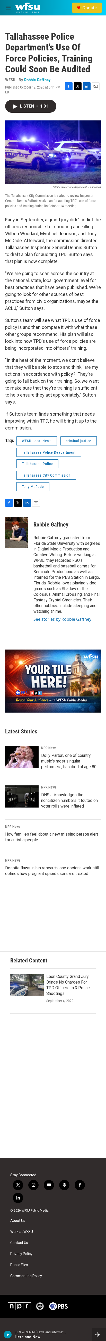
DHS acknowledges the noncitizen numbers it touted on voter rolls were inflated (69, 800)
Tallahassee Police (37, 464)
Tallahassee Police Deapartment (49, 452)
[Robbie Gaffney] (16, 532)
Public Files (19, 1265)
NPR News (48, 748)
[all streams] (99, 1334)
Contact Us (19, 1243)
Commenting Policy (26, 1276)
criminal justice (78, 441)
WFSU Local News (36, 441)
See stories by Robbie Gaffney (62, 619)
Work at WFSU (21, 1232)
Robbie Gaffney (37, 79)
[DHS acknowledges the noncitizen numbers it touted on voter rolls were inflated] (22, 796)
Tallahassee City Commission (46, 475)
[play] (8, 1334)
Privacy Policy (21, 1254)
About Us (17, 1221)
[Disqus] (53, 1088)
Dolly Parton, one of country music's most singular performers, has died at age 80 (68, 761)
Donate (89, 7)
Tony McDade (33, 487)
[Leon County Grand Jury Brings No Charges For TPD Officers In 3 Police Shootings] (27, 985)
